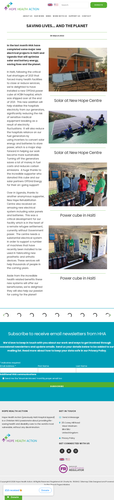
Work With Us (60, 16)
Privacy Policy (68, 438)
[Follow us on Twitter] (68, 451)
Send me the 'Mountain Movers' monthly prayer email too (33, 378)
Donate (99, 5)
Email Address (8, 366)
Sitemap (84, 481)
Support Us (74, 16)
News (48, 16)
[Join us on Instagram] (75, 451)
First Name (43, 366)
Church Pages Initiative (60, 484)
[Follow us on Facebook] (62, 451)
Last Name (81, 366)
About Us (27, 16)
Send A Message (70, 417)
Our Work (39, 16)
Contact (86, 16)
